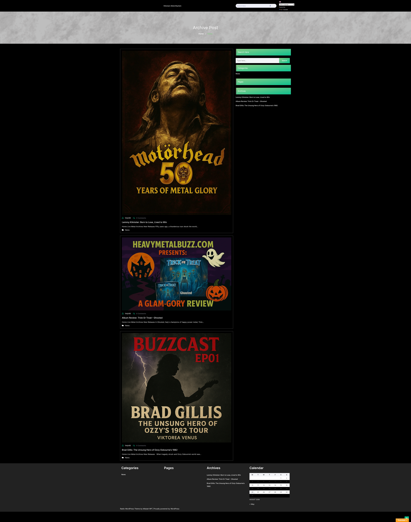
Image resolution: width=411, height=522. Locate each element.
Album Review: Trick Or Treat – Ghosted (142, 317)
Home (201, 34)
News (127, 230)
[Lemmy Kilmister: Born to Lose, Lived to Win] (176, 133)
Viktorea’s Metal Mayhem (172, 6)
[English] (280, 2)
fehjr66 (128, 218)
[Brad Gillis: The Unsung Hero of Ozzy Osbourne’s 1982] (176, 387)
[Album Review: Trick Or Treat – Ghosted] (176, 274)
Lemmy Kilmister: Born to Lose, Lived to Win (144, 222)
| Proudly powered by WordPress (166, 509)
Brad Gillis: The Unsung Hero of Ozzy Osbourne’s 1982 (149, 450)
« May (251, 504)
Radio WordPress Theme (130, 509)
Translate (285, 9)
